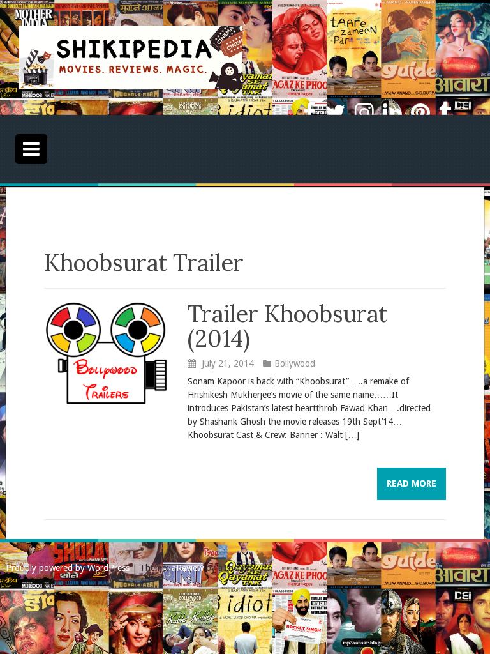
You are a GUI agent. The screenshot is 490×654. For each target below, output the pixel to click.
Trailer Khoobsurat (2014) (287, 326)
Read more (411, 483)
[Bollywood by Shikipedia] (130, 57)
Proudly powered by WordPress (68, 568)
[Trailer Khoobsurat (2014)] (106, 352)
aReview (188, 568)
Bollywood (294, 363)
